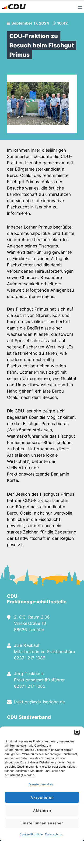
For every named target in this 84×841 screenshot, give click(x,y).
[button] (77, 732)
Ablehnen (42, 810)
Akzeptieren (42, 797)
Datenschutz (53, 834)
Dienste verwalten (41, 784)
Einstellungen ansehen (42, 823)
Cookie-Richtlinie (31, 834)
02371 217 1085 (29, 686)
